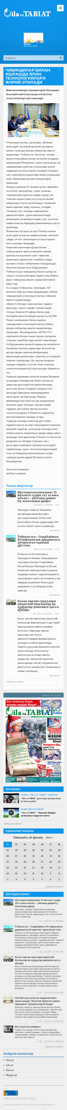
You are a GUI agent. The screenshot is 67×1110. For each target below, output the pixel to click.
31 (8, 862)
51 (16, 844)
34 (42, 856)
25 (59, 862)
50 (25, 844)
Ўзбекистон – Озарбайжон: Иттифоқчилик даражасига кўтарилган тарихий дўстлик (39, 928)
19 (42, 868)
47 (50, 844)
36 (25, 856)
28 (33, 862)
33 (50, 856)
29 (25, 862)
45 (8, 850)
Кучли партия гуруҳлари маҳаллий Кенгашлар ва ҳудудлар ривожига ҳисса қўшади (37, 960)
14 (25, 873)
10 (42, 873)
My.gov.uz (11, 1075)
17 (59, 868)
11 (33, 873)
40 (50, 850)
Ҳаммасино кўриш (14, 682)
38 (8, 856)
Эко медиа (13, 789)
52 (8, 844)
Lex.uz (9, 1065)
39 (59, 850)
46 (59, 844)
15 (16, 873)
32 (59, 856)
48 (42, 844)
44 (16, 850)
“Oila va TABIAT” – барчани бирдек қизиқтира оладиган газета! (38, 814)
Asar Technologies (28, 1104)
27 (42, 862)
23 (16, 868)
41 (42, 850)
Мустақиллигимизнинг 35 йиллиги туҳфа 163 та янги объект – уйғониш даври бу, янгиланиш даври (37, 903)
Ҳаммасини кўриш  (12, 824)
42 (33, 850)
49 (33, 844)
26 (50, 862)
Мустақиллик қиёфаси (27, 1026)
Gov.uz (10, 1070)
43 (25, 850)
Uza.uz (10, 1060)
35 (33, 856)
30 (16, 862)
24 (8, 868)
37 (16, 856)
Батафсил (55, 530)
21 (33, 868)
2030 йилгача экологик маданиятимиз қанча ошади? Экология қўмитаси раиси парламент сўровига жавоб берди (37, 1001)
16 (8, 873)
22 (25, 868)
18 (50, 868)
